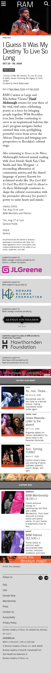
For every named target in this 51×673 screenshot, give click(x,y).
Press (5, 606)
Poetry (7, 38)
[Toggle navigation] (3, 3)
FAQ (5, 585)
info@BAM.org (9, 638)
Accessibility (9, 617)
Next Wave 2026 (17, 89)
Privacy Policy (9, 623)
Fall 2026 (34, 89)
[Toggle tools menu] (46, 3)
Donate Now (9, 596)
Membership (9, 601)
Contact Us (8, 612)
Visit (5, 590)
